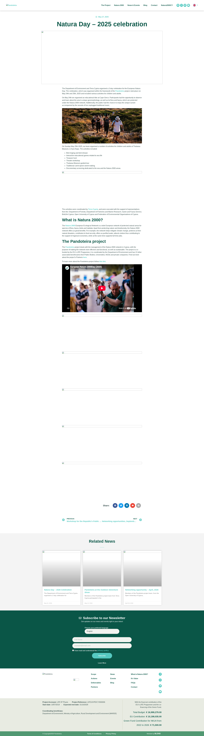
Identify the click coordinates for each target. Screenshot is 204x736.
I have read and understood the (91, 650)
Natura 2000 (119, 5)
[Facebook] (177, 5)
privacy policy (103, 650)
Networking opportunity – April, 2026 (141, 590)
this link (102, 261)
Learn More (102, 663)
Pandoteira (119, 91)
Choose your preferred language (96, 628)
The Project (105, 5)
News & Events (134, 5)
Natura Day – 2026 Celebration (58, 590)
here (85, 257)
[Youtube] (188, 5)
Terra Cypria (93, 209)
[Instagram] (181, 5)
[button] (115, 505)
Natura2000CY (167, 5)
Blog (145, 5)
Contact (154, 5)
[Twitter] (184, 5)
